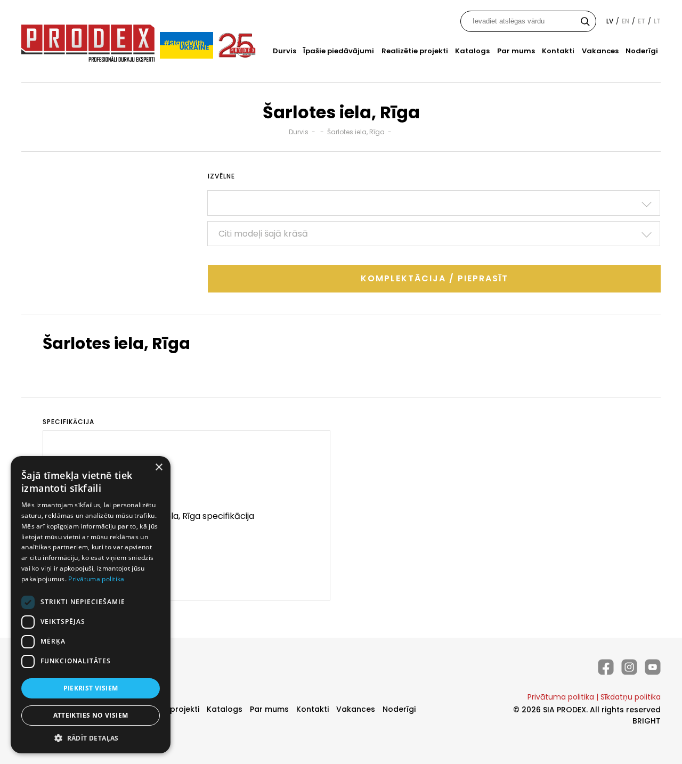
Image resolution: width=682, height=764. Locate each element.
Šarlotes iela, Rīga (356, 131)
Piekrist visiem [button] (90, 688)
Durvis (284, 51)
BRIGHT (646, 721)
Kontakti (558, 51)
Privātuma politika (560, 697)
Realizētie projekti (414, 51)
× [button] (159, 468)
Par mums (516, 51)
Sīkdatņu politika (630, 697)
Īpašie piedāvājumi (338, 51)
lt (657, 21)
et (641, 21)
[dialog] (90, 604)
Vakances (600, 51)
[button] (90, 738)
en (625, 21)
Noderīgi (642, 51)
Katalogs (472, 51)
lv (609, 21)
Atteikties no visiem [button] (90, 715)
